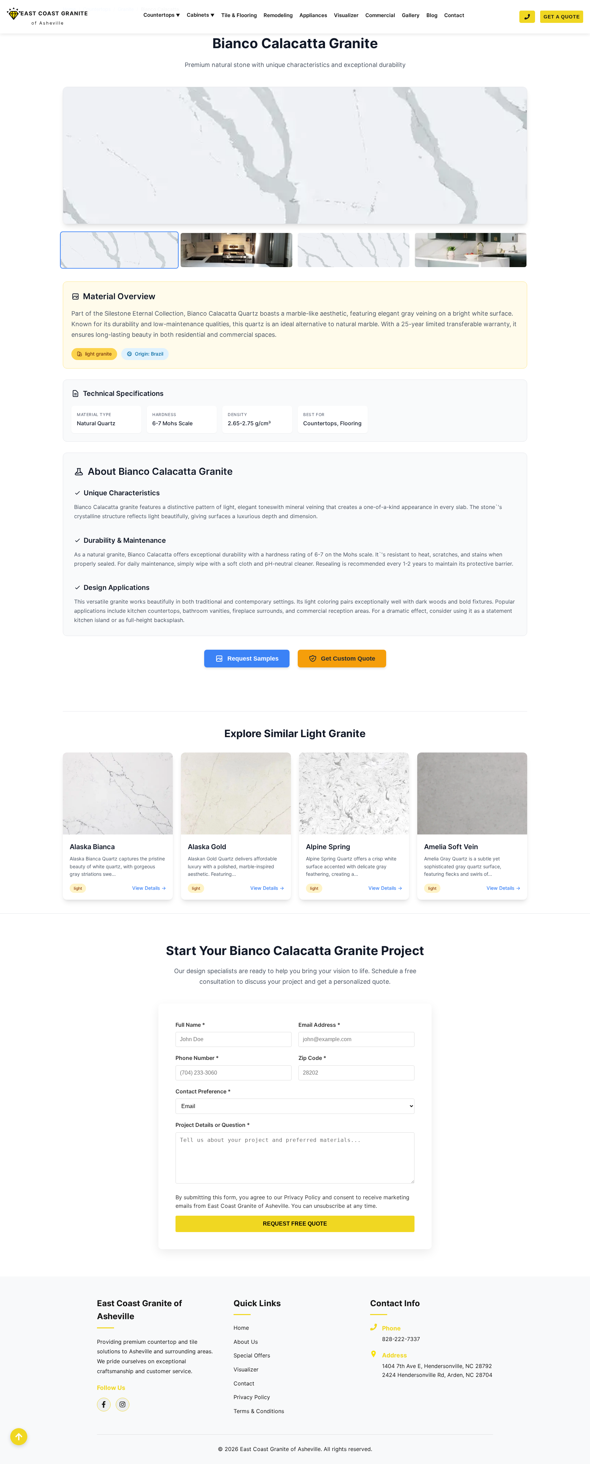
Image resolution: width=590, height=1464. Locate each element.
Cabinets (200, 15)
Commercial (380, 15)
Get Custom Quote (348, 658)
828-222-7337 (401, 1339)
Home (241, 1327)
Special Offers (252, 1355)
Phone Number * (197, 1057)
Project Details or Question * (212, 1124)
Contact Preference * (203, 1091)
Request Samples (253, 658)
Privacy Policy (252, 1397)
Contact (454, 15)
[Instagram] (122, 1404)
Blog (431, 15)
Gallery (411, 15)
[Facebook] (104, 1404)
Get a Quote (562, 16)
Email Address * (319, 1024)
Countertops (161, 15)
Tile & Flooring (239, 15)
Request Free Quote (295, 1224)
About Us (246, 1341)
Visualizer (346, 15)
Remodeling (278, 15)
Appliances (313, 15)
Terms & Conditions (259, 1411)
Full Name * (190, 1024)
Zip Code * (312, 1057)
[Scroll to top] (18, 1436)
